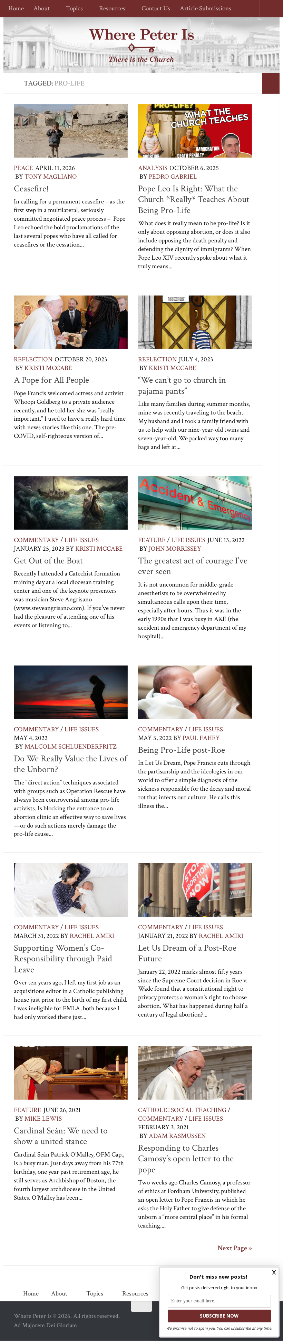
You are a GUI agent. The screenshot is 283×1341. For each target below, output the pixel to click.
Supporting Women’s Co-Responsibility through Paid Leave (63, 958)
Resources (110, 8)
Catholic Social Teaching (182, 1110)
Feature (152, 540)
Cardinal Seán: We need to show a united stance (61, 1136)
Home (16, 8)
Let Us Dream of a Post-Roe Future (187, 953)
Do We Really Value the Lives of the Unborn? (70, 764)
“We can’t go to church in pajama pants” (182, 385)
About (41, 8)
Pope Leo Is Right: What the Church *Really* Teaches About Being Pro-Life (193, 199)
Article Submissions (202, 8)
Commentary (36, 540)
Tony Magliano (51, 176)
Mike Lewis (43, 1118)
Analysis (152, 168)
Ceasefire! (31, 188)
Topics (73, 8)
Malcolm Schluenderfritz (71, 746)
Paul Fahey (201, 738)
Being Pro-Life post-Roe (181, 750)
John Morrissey (175, 548)
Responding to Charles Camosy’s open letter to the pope (186, 1158)
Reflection (33, 359)
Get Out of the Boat (48, 561)
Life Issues (82, 540)
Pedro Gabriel (173, 176)
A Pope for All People (51, 380)
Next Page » (234, 1248)
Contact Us (152, 8)
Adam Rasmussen (177, 1136)
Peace (23, 168)
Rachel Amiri (92, 936)
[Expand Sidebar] (271, 83)
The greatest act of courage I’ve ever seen (192, 566)
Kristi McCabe (48, 368)
